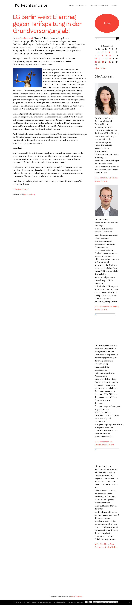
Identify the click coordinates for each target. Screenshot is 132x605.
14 (96, 59)
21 (96, 62)
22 (99, 62)
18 (110, 59)
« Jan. (97, 69)
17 (106, 59)
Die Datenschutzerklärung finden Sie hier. (105, 602)
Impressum (72, 596)
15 (99, 59)
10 (106, 56)
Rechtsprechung (29, 194)
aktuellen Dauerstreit (25, 38)
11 (110, 56)
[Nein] (130, 602)
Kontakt (107, 23)
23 (103, 62)
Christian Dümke (21, 189)
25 (110, 62)
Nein (90, 602)
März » (103, 69)
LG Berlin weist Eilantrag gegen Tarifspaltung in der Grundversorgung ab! (47, 24)
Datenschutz (79, 596)
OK (86, 602)
